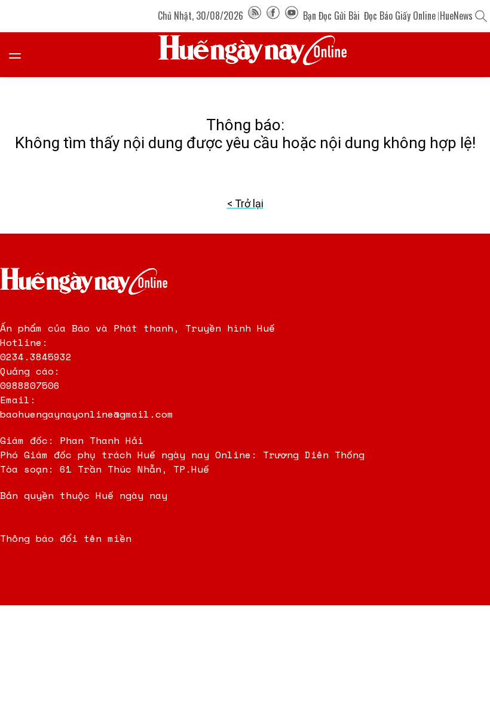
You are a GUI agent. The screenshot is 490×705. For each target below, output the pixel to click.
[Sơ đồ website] (254, 15)
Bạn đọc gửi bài (331, 15)
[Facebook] (273, 15)
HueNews (456, 15)
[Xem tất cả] (21, 54)
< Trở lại (245, 203)
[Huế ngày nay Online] (260, 54)
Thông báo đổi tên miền (65, 538)
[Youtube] (291, 15)
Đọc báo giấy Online (400, 15)
